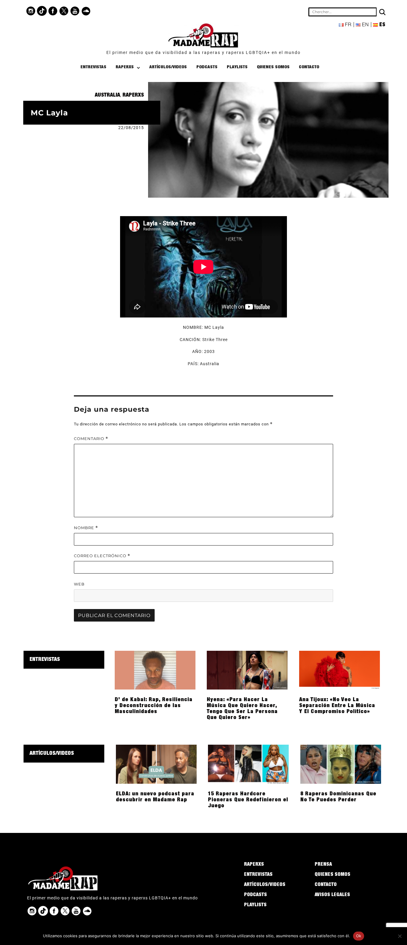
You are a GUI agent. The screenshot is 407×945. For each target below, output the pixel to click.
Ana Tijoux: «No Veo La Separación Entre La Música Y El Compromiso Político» (337, 706)
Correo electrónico (102, 555)
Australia (107, 95)
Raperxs (125, 67)
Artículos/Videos (168, 67)
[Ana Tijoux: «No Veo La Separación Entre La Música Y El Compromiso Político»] (339, 669)
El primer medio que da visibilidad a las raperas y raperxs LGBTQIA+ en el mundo (203, 52)
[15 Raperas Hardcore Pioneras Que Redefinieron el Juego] (248, 763)
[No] (400, 936)
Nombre (86, 527)
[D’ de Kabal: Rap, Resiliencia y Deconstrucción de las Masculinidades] (155, 669)
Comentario (91, 438)
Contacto (309, 67)
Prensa (323, 864)
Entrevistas (93, 67)
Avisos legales (332, 895)
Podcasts (207, 67)
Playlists (237, 67)
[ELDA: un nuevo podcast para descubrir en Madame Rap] (156, 763)
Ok (358, 935)
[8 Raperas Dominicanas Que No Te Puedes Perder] (340, 763)
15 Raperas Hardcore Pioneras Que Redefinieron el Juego (248, 800)
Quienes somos (273, 67)
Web (79, 584)
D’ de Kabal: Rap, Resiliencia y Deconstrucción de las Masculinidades (153, 706)
